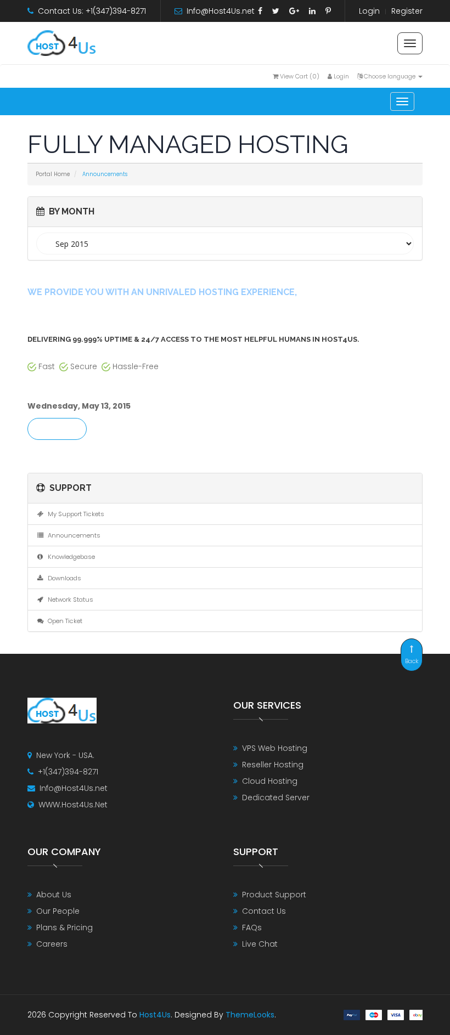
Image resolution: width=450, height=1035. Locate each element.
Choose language (389, 76)
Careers (52, 943)
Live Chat (260, 943)
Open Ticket (63, 621)
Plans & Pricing (64, 927)
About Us (53, 894)
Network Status (68, 599)
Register (407, 10)
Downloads (62, 578)
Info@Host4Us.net (221, 10)
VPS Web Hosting (274, 748)
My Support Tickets (74, 514)
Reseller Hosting (272, 764)
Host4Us (155, 1014)
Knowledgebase (69, 556)
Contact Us (264, 911)
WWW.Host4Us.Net (73, 804)
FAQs (252, 927)
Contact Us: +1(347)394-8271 (92, 10)
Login (369, 10)
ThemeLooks (250, 1014)
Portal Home (53, 174)
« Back (57, 429)
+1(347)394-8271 (68, 771)
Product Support (274, 894)
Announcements (72, 535)
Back (412, 661)
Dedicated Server (276, 797)
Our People (58, 911)
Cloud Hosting (269, 781)
